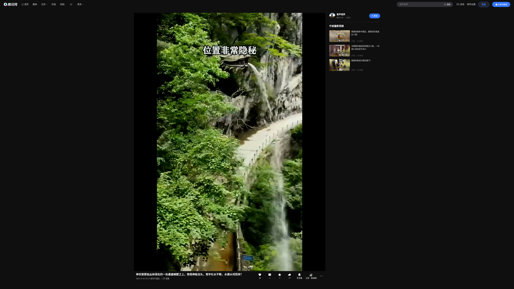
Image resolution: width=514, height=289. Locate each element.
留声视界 (341, 14)
